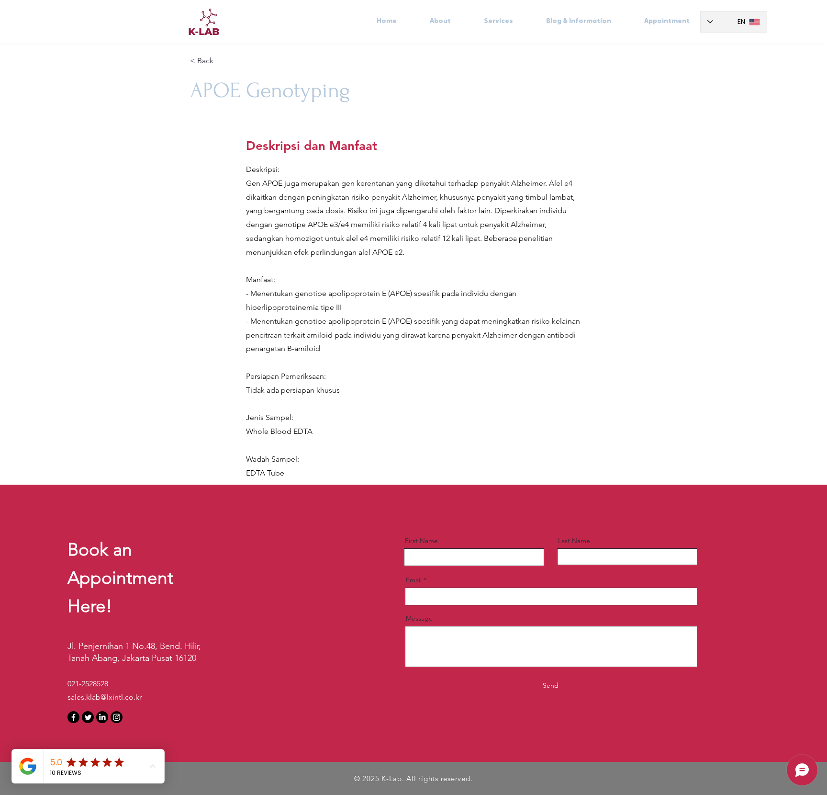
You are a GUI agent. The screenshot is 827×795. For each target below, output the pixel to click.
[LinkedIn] (102, 717)
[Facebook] (73, 717)
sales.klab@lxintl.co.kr (104, 697)
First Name (421, 540)
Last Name (574, 540)
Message (419, 618)
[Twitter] (88, 717)
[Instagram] (117, 717)
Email (414, 580)
